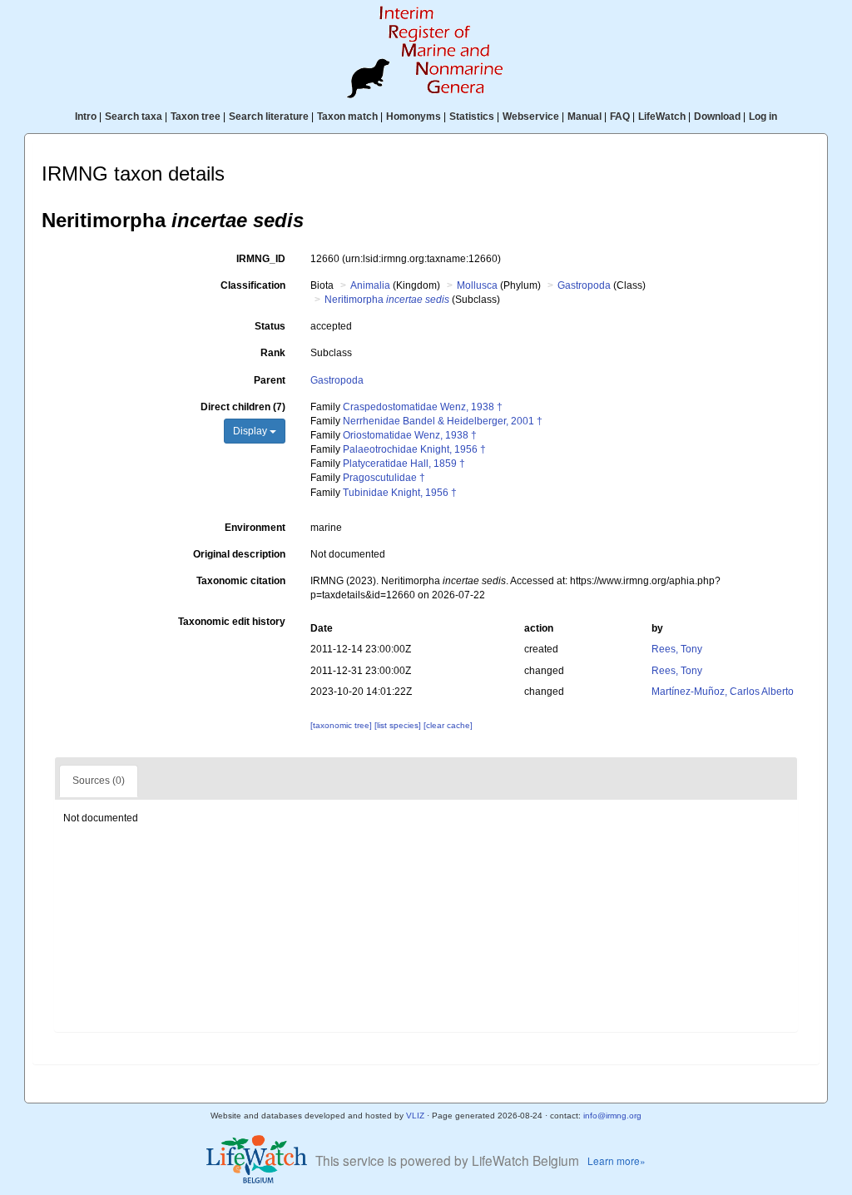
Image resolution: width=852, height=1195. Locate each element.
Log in (763, 116)
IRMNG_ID (260, 259)
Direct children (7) (243, 407)
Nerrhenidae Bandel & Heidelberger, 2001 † (442, 421)
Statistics (471, 116)
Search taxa (133, 116)
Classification (252, 285)
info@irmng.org (612, 1115)
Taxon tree (195, 116)
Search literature (269, 116)
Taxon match (347, 116)
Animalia (370, 285)
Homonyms (413, 116)
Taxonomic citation (240, 581)
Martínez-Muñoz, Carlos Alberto (722, 691)
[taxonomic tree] (342, 725)
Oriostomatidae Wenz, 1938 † (410, 435)
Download (717, 116)
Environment (255, 527)
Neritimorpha (386, 299)
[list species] (399, 725)
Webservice (531, 116)
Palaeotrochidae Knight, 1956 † (414, 449)
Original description (239, 554)
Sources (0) (98, 780)
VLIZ (415, 1115)
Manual (584, 116)
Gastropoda (584, 285)
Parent (269, 380)
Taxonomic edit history (231, 621)
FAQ (620, 116)
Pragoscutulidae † (384, 477)
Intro (86, 116)
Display (251, 431)
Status (270, 326)
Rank (272, 353)
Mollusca (477, 285)
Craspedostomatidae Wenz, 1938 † (423, 407)
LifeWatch (662, 116)
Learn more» (616, 1160)
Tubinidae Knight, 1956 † (400, 492)
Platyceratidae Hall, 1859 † (404, 463)
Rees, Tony (676, 649)
